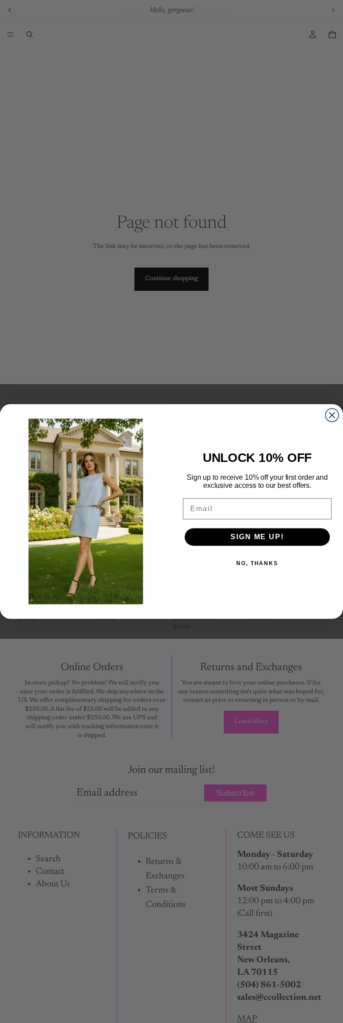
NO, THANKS (257, 563)
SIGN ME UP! (257, 537)
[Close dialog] (332, 415)
